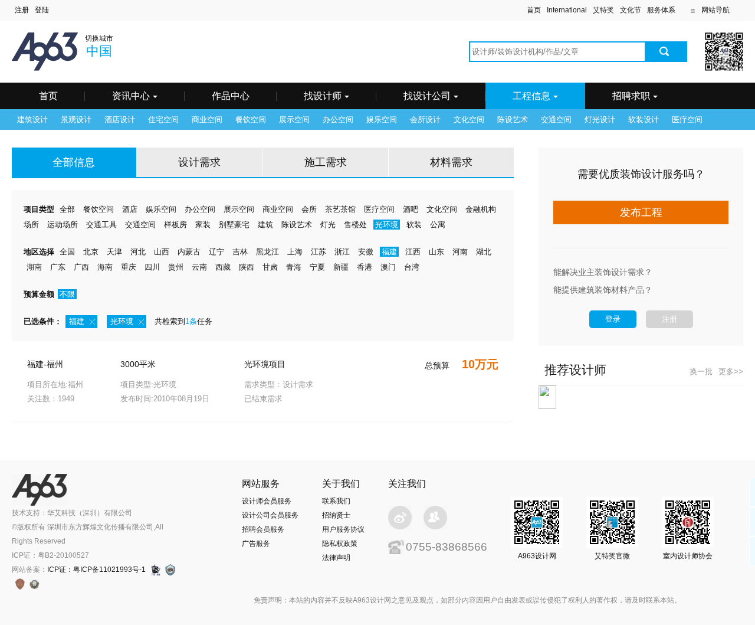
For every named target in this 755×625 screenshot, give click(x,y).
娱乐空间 (381, 119)
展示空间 (294, 119)
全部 (67, 209)
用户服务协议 (343, 529)
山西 (161, 251)
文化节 (630, 10)
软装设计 (643, 119)
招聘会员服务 (263, 529)
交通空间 (556, 119)
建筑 (265, 224)
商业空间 (207, 119)
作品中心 (231, 96)
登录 (613, 319)
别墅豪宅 (234, 224)
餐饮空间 (250, 119)
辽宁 (216, 251)
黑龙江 (267, 251)
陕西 (246, 267)
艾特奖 (603, 10)
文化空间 (469, 119)
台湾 (411, 267)
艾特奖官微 (612, 556)
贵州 (175, 267)
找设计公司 (427, 96)
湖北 (483, 251)
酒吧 (410, 209)
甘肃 (270, 267)
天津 (114, 251)
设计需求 (199, 162)
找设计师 (323, 96)
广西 (81, 267)
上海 (295, 251)
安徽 (365, 251)
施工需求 (325, 162)
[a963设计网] (62, 39)
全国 (67, 251)
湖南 (34, 267)
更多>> (730, 371)
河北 (138, 251)
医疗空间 (687, 119)
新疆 (341, 267)
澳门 (388, 267)
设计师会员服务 (266, 501)
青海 (293, 267)
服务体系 (661, 10)
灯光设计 (600, 119)
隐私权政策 (339, 543)
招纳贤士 (336, 515)
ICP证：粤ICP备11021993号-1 (96, 569)
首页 (534, 10)
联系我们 (336, 501)
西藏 (223, 267)
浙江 (342, 251)
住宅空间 (163, 119)
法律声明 (336, 558)
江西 (413, 251)
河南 (460, 251)
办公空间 (338, 119)
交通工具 (101, 224)
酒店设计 (119, 119)
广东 (57, 267)
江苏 (318, 251)
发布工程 (641, 212)
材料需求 (451, 162)
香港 (364, 267)
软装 (414, 224)
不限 (67, 294)
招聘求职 (631, 96)
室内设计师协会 (688, 556)
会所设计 (425, 119)
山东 (436, 251)
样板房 (175, 224)
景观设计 (76, 119)
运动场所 (62, 224)
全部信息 (73, 162)
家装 (203, 224)
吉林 (240, 251)
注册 (669, 319)
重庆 (128, 267)
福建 (389, 251)
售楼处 (355, 224)
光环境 (386, 224)
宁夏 (317, 267)
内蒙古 (189, 251)
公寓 (437, 224)
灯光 (328, 224)
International (567, 10)
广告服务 (256, 543)
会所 (309, 209)
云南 (199, 267)
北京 (91, 251)
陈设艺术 (512, 119)
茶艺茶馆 (340, 209)
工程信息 (531, 96)
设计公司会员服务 (270, 515)
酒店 (129, 209)
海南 (105, 267)
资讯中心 (131, 96)
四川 (152, 267)
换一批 (701, 371)
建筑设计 (32, 119)
